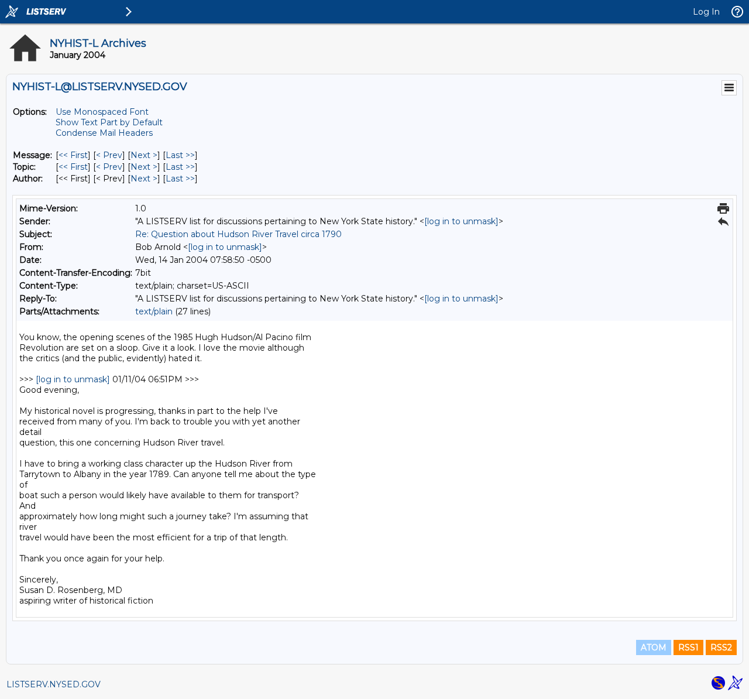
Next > (143, 155)
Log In (706, 11)
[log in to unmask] (461, 221)
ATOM (653, 647)
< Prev (109, 155)
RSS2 (721, 647)
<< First (73, 155)
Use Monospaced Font (102, 112)
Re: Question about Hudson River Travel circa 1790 (238, 234)
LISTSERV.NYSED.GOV (53, 684)
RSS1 (688, 647)
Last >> (180, 155)
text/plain (154, 311)
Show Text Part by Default (109, 122)
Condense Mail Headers (104, 133)
